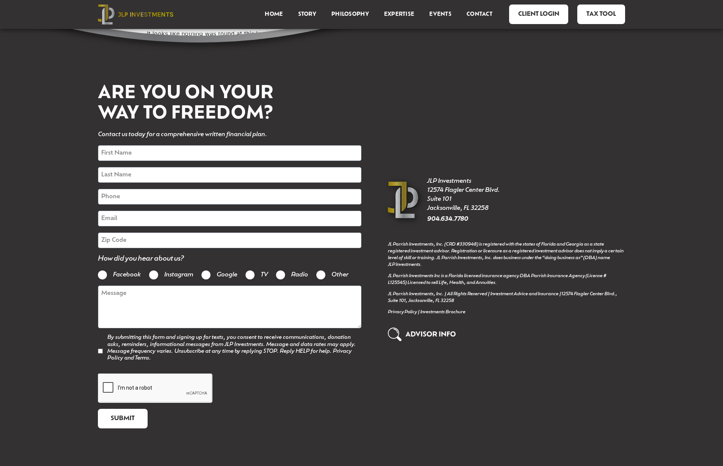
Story (307, 14)
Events (440, 14)
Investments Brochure (442, 312)
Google (227, 275)
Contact (480, 14)
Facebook (127, 275)
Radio (299, 275)
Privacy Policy (402, 312)
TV (264, 275)
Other (339, 275)
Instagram (178, 275)
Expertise (399, 14)
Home (274, 14)
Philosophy (350, 14)
